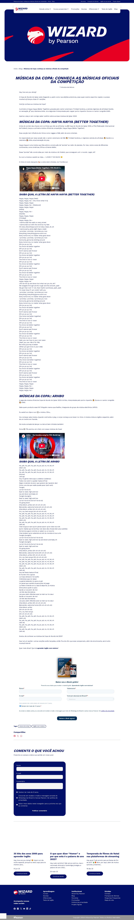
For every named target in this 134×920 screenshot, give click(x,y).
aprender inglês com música (47, 648)
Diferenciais (47, 898)
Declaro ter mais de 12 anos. (29, 792)
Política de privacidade (80, 902)
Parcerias (83, 1)
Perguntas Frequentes (112, 898)
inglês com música (39, 726)
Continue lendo (21, 873)
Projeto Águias (116, 1)
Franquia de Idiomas (93, 1)
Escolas (84, 9)
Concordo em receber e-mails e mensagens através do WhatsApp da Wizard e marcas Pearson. (38, 798)
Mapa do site (109, 900)
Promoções (75, 9)
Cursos (45, 893)
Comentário (20, 781)
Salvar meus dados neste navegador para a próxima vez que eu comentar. (40, 805)
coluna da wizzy (24, 726)
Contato (107, 893)
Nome (18, 765)
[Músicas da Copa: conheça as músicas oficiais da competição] (21, 9)
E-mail (18, 773)
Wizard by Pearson (78, 893)
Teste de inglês (107, 9)
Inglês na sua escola (105, 1)
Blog (115, 9)
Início (16, 69)
